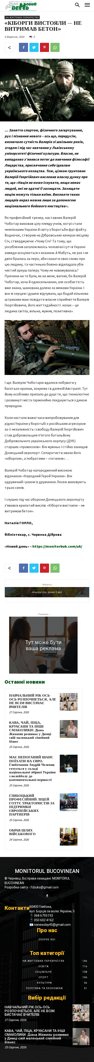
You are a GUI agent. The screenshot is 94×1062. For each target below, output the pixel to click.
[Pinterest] (44, 47)
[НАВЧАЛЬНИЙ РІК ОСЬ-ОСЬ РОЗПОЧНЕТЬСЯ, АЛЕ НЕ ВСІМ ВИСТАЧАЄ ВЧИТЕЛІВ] (69, 702)
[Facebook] (23, 47)
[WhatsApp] (55, 47)
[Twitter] (34, 47)
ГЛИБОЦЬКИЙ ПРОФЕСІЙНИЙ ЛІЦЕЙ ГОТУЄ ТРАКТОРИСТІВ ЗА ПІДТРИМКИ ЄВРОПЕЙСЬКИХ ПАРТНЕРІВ (32, 805)
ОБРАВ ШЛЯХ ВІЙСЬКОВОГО (22, 832)
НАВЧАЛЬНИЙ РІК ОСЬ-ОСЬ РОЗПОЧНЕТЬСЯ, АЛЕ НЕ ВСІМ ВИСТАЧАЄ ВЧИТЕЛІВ (32, 701)
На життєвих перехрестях (22, 17)
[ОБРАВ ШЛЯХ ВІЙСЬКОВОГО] (69, 837)
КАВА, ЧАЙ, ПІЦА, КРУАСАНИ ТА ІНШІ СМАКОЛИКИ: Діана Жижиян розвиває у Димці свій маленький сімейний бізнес (30, 732)
